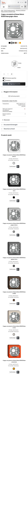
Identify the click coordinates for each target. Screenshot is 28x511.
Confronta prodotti (15, 96)
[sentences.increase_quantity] (11, 74)
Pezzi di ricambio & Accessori (9, 10)
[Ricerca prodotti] (9, 6)
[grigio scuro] (14, 43)
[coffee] (16, 43)
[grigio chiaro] (12, 43)
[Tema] (18, 2)
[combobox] (18, 6)
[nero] (10, 43)
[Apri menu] (3, 6)
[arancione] (20, 43)
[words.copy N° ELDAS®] (26, 46)
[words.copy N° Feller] (26, 48)
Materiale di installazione (20, 10)
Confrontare (13, 166)
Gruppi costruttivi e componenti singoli (8, 11)
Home (2, 10)
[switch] (4, 78)
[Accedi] (25, 2)
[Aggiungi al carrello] (18, 166)
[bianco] (8, 43)
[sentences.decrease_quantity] (4, 74)
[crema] (18, 43)
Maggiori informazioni (10, 91)
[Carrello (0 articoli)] (25, 6)
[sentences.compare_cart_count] (22, 6)
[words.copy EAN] (26, 50)
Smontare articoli (9, 128)
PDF (26, 53)
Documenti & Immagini (10, 124)
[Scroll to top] (24, 507)
